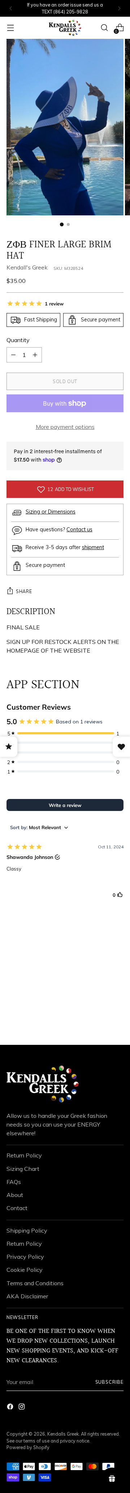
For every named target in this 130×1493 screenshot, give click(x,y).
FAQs (13, 1181)
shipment (93, 547)
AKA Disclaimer (27, 1296)
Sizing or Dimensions (50, 511)
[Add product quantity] (13, 355)
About (14, 1194)
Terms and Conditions (35, 1283)
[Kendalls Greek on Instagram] (22, 1407)
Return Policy (24, 1155)
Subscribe (109, 1382)
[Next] (119, 8)
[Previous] (11, 8)
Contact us (79, 529)
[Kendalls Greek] (65, 28)
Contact (16, 1208)
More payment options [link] (65, 426)
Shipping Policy (26, 1230)
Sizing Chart (22, 1168)
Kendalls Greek (63, 1434)
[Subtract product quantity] (35, 355)
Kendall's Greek (27, 267)
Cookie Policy (24, 1269)
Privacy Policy (25, 1256)
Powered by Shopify (27, 1447)
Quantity (18, 340)
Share (24, 591)
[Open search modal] (104, 27)
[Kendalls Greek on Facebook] (10, 1407)
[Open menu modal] (10, 27)
